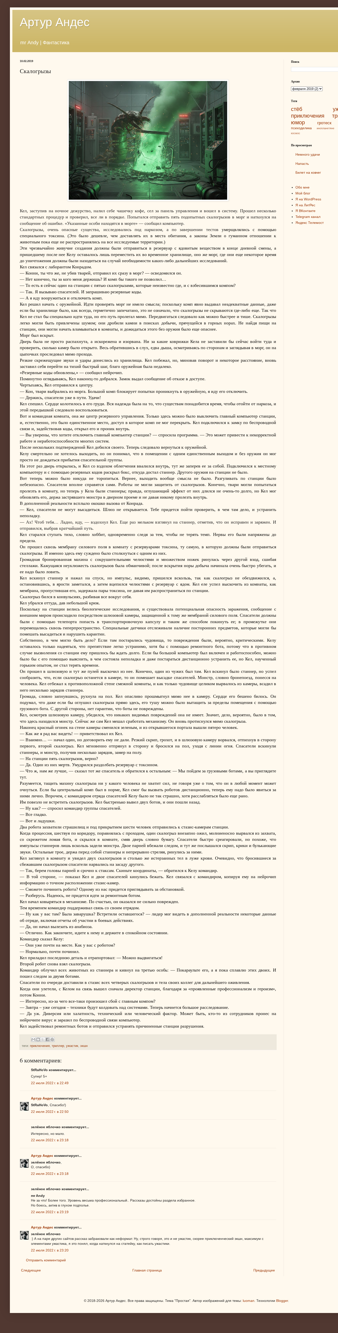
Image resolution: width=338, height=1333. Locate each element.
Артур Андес (55, 22)
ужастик (72, 1046)
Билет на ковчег (308, 172)
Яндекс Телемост (309, 223)
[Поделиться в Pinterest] (52, 1039)
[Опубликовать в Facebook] (47, 1039)
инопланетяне (325, 128)
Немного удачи (307, 154)
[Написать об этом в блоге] (38, 1039)
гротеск (324, 123)
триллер (58, 1046)
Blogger (282, 1301)
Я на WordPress (308, 199)
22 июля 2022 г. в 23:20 (50, 1250)
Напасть (302, 164)
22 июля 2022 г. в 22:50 (50, 1112)
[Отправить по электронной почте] (33, 1039)
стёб (296, 109)
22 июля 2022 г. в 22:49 (50, 1083)
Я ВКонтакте (305, 211)
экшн (84, 1046)
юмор (298, 122)
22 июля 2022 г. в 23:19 (50, 1212)
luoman (248, 1301)
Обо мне (302, 187)
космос (295, 133)
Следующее (31, 1270)
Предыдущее (264, 1270)
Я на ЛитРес (305, 205)
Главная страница (147, 1270)
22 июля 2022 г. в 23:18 (50, 1140)
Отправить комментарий (46, 1260)
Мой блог (302, 193)
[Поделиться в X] (42, 1039)
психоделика (301, 128)
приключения (40, 1046)
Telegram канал (307, 217)
